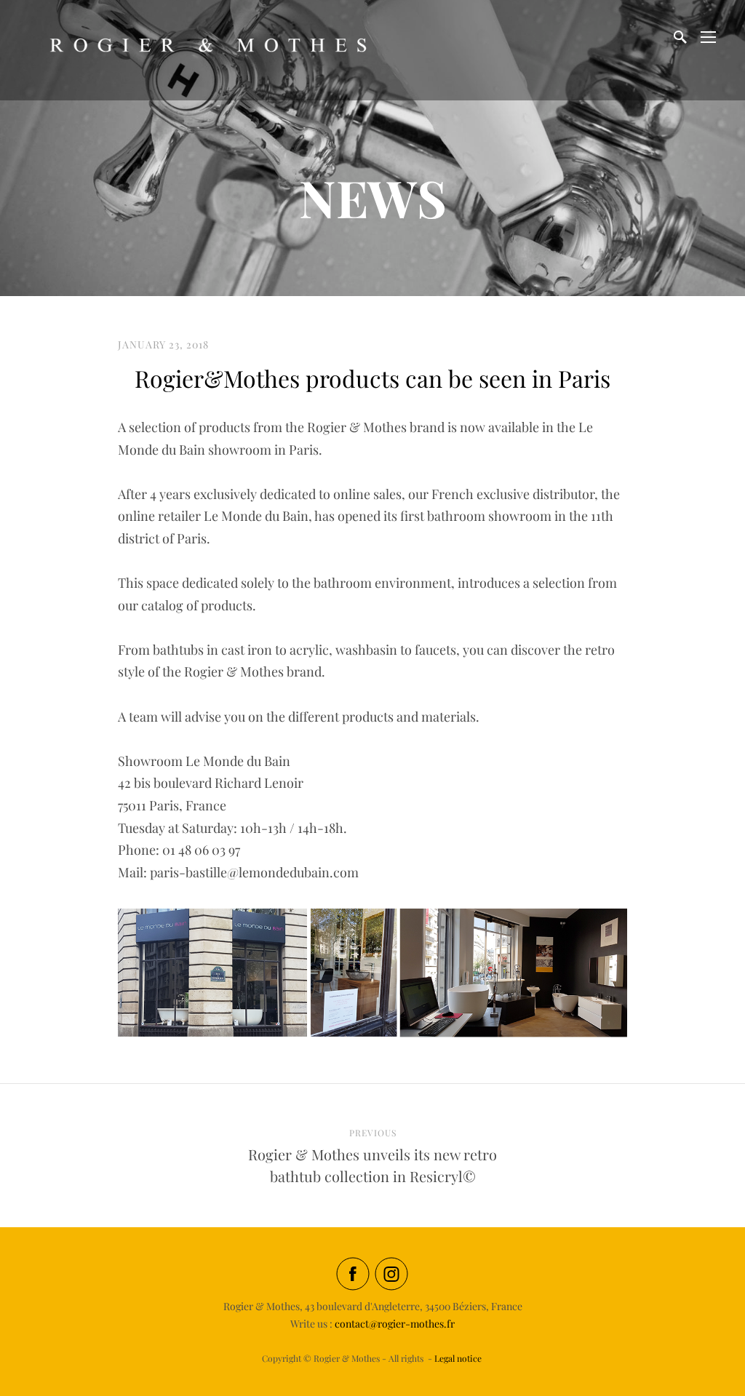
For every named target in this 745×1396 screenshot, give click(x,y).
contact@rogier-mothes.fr (395, 1324)
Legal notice (458, 1358)
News (373, 197)
